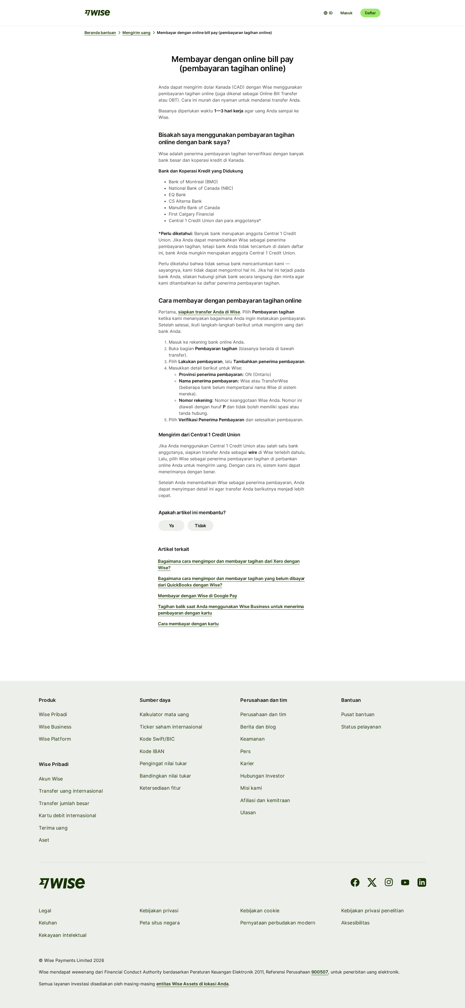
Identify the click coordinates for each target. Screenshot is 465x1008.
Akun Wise (51, 779)
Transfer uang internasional (71, 791)
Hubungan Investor (262, 776)
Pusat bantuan (358, 714)
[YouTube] (405, 883)
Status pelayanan (361, 727)
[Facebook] (355, 883)
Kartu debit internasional (67, 815)
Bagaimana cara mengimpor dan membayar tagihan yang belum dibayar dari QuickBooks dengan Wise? (231, 582)
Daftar (370, 13)
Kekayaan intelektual (63, 935)
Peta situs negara (160, 923)
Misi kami (251, 788)
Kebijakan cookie (259, 910)
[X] (372, 883)
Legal (45, 910)
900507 (319, 972)
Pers (245, 751)
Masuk (346, 13)
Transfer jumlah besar (64, 803)
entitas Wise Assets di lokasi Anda (192, 983)
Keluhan (48, 923)
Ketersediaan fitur (160, 788)
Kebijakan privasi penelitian (372, 910)
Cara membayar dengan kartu (188, 623)
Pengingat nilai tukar (163, 763)
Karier (247, 763)
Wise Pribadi (53, 714)
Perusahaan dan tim (263, 714)
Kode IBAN (152, 751)
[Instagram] (389, 883)
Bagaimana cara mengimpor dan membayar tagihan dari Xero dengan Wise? (229, 564)
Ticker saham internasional (171, 727)
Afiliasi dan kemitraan (265, 800)
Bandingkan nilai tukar (165, 776)
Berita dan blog (258, 727)
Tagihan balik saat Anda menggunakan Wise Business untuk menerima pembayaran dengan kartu (231, 610)
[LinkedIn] (421, 883)
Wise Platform (55, 739)
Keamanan (252, 739)
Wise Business (55, 727)
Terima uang (53, 828)
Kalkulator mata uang (164, 714)
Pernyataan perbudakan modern (277, 923)
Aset (44, 840)
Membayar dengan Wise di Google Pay (197, 595)
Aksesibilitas (355, 923)
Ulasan (248, 812)
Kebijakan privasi (159, 910)
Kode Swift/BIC (157, 739)
